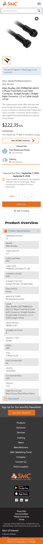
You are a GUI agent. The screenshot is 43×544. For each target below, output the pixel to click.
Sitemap (21, 519)
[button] (21, 231)
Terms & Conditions (21, 514)
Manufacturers (21, 447)
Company (21, 457)
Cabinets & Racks (9, 534)
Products (21, 422)
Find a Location (21, 466)
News (21, 442)
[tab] (21, 231)
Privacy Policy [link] (21, 542)
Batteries (5, 537)
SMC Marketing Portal (21, 452)
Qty (11, 196)
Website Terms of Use (21, 516)
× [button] (41, 539)
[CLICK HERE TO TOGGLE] (39, 4)
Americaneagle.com (33, 526)
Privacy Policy (21, 511)
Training (21, 437)
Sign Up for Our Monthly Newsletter (21, 407)
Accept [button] (33, 542)
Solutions (20, 427)
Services (21, 432)
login (29, 69)
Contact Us (21, 461)
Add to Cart (21, 204)
